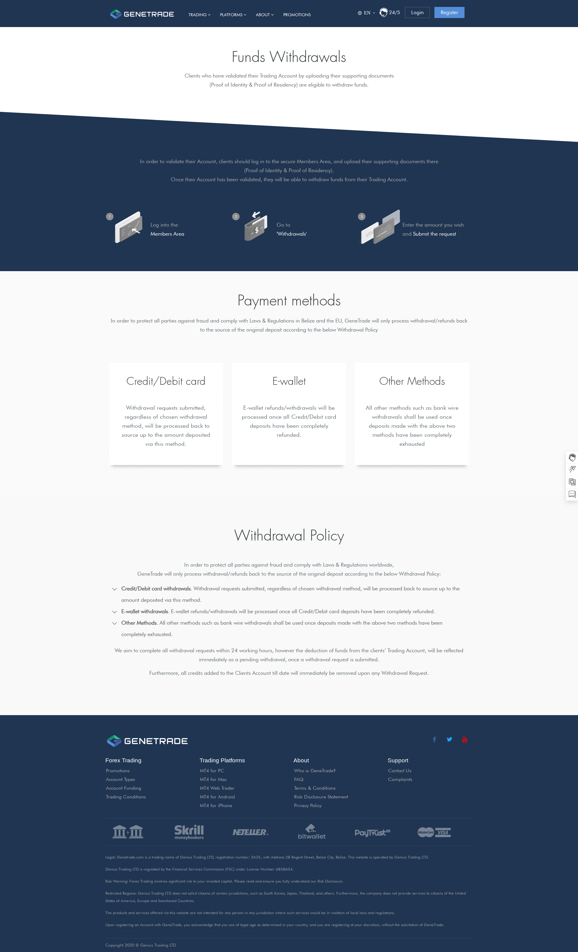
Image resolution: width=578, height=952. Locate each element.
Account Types (120, 779)
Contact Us (400, 770)
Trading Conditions (126, 797)
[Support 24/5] (383, 12)
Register (449, 12)
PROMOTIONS (297, 14)
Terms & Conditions (315, 788)
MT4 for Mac (213, 779)
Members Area (167, 234)
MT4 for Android (217, 797)
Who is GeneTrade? (315, 770)
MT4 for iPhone (216, 805)
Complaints (400, 779)
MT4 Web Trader (217, 788)
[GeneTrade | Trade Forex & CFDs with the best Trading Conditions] (142, 13)
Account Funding (123, 788)
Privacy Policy (308, 805)
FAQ (298, 779)
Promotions (118, 770)
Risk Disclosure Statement (321, 797)
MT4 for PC (212, 770)
